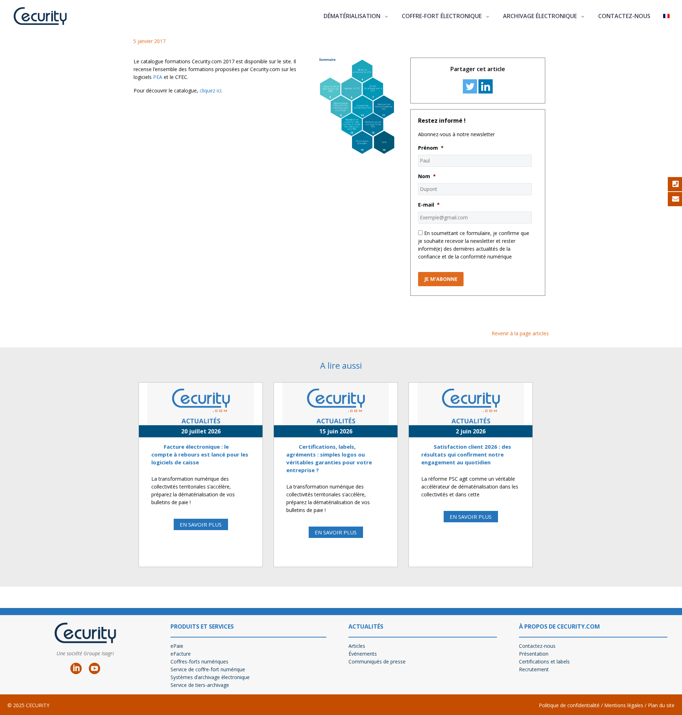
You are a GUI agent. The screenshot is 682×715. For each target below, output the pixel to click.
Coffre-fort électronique (442, 16)
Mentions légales (623, 705)
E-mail (429, 205)
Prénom (431, 148)
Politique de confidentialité (569, 705)
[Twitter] (470, 86)
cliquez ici (210, 90)
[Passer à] (666, 16)
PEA (157, 77)
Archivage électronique (540, 16)
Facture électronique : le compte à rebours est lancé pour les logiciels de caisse (199, 454)
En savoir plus (201, 524)
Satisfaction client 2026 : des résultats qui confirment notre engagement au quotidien (466, 454)
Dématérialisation (352, 16)
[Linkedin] (485, 86)
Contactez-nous (624, 16)
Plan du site (661, 705)
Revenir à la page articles (520, 333)
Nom (427, 176)
